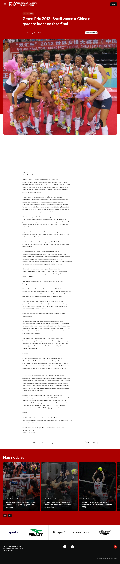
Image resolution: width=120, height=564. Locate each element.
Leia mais (21, 486)
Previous (5, 515)
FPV (23, 3)
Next (10, 515)
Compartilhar (92, 33)
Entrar (113, 4)
